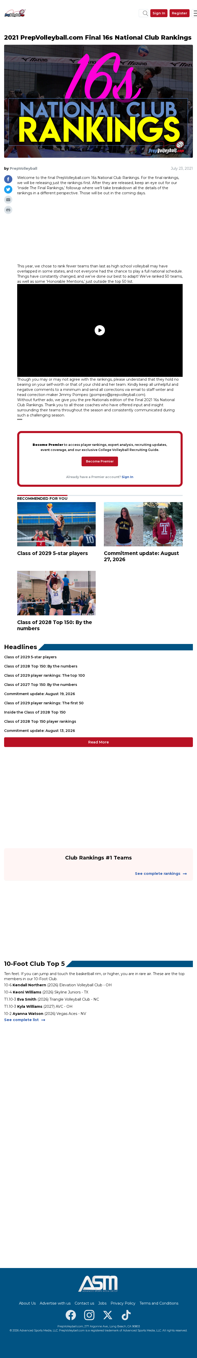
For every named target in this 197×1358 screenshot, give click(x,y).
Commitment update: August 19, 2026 (39, 694)
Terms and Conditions (159, 1303)
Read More (98, 742)
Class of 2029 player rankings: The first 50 (44, 703)
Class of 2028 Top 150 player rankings (40, 721)
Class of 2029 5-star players (30, 657)
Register (179, 13)
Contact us (84, 1303)
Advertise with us (55, 1303)
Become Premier (100, 461)
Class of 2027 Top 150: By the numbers (40, 684)
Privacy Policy (123, 1303)
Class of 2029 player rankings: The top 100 (44, 675)
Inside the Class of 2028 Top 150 (35, 712)
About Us (27, 1303)
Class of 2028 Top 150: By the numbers (40, 666)
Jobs (102, 1303)
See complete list (21, 1019)
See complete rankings (157, 873)
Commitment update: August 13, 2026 (39, 730)
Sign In (159, 13)
